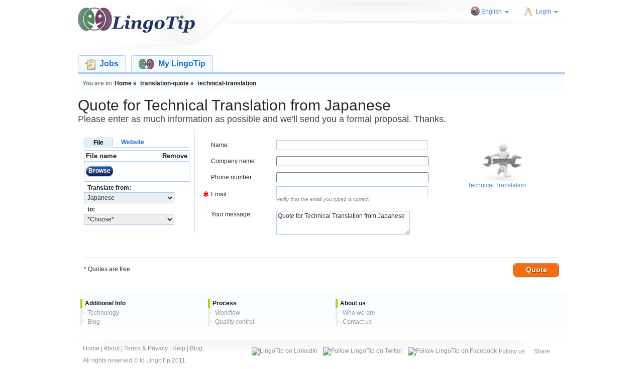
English (491, 11)
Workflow (227, 312)
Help (178, 348)
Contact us (357, 321)
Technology (103, 312)
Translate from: (109, 187)
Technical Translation (497, 185)
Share (541, 351)
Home (91, 348)
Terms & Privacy (146, 348)
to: (91, 209)
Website (132, 142)
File (98, 142)
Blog (93, 321)
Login (543, 11)
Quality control (234, 321)
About (111, 348)
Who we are (359, 312)
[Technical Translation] (503, 179)
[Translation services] (136, 20)
